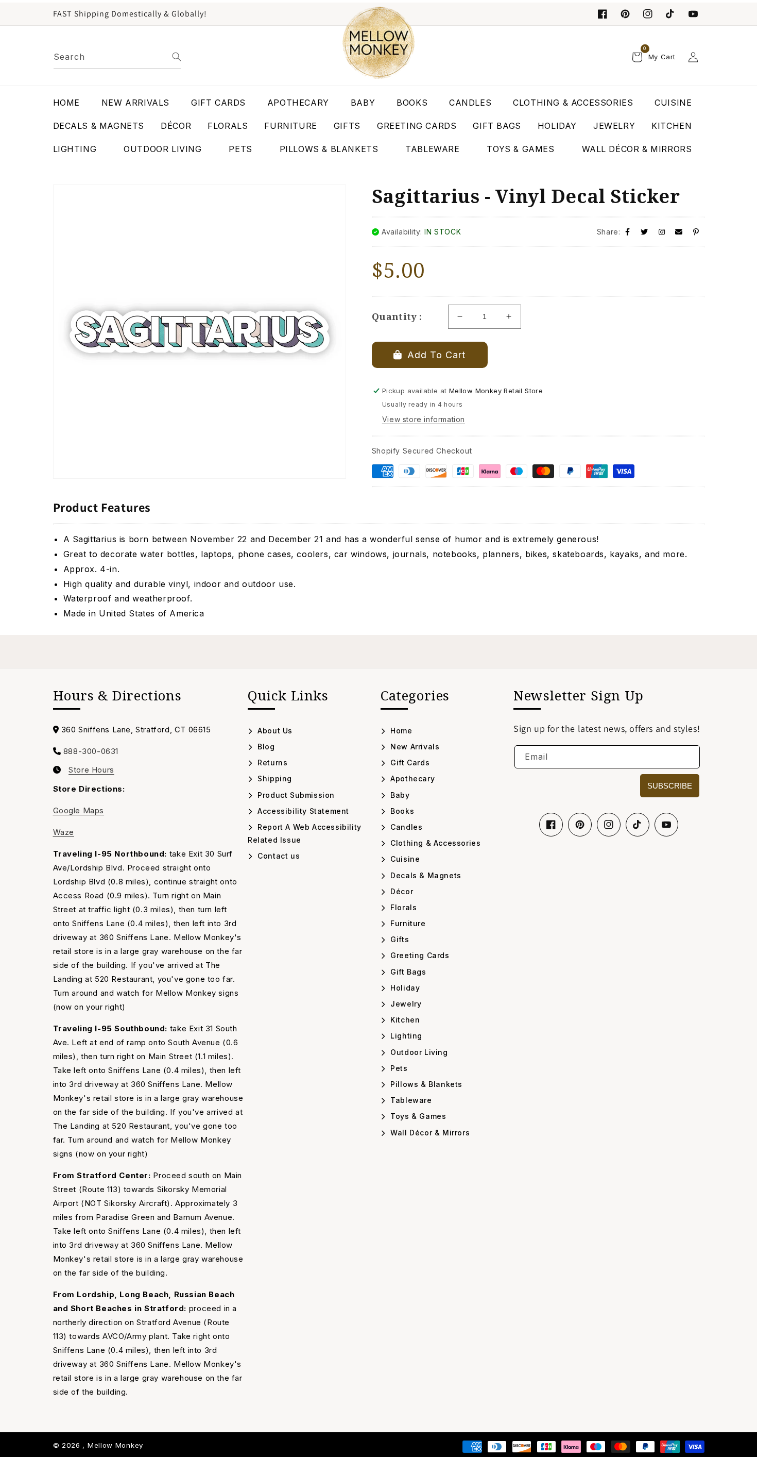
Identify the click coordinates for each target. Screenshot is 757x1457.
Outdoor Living (418, 1052)
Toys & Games (417, 1116)
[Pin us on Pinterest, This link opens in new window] (625, 14)
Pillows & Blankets (425, 1084)
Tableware (410, 1100)
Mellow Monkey (115, 1445)
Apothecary (411, 778)
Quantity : (397, 316)
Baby (399, 795)
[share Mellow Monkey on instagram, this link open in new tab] (662, 231)
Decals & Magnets (424, 875)
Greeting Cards (419, 955)
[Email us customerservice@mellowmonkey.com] (679, 231)
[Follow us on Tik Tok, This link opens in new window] (670, 14)
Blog (265, 746)
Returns (271, 762)
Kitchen (404, 1019)
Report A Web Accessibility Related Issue (305, 833)
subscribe (669, 785)
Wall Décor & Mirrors (429, 1132)
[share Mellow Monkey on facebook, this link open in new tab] (627, 231)
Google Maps (79, 810)
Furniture (407, 923)
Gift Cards (408, 762)
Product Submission (295, 795)
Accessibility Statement (302, 811)
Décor (400, 891)
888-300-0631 (90, 751)
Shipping (273, 778)
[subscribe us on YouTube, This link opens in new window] (693, 14)
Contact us (277, 855)
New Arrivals (413, 746)
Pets (398, 1068)
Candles (405, 827)
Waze (63, 832)
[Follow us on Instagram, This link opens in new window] (647, 14)
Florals (402, 907)
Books (401, 811)
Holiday (404, 987)
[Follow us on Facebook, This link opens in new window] (602, 14)
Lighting (405, 1035)
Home (400, 730)
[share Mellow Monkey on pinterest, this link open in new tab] (696, 231)
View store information (423, 419)
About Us (274, 730)
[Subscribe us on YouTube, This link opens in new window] (666, 824)
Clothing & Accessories (434, 843)
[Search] (176, 56)
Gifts (398, 939)
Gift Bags (407, 971)
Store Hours (91, 770)
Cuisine (404, 859)
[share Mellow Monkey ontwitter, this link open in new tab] (644, 231)
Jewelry (404, 1003)
